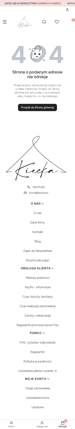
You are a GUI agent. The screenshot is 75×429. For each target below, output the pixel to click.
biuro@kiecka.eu (38, 192)
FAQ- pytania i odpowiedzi (38, 342)
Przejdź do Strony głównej (37, 107)
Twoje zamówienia (37, 388)
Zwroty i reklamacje (37, 315)
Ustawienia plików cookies (36, 371)
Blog (37, 241)
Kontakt (37, 232)
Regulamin (37, 352)
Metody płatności (38, 278)
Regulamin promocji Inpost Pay (38, 325)
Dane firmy (37, 222)
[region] (37, 3)
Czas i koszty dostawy (37, 296)
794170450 (38, 186)
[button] (5, 22)
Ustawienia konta (37, 398)
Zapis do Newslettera (37, 251)
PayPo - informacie (37, 287)
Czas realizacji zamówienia (38, 306)
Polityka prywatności (37, 361)
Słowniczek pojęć (37, 260)
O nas (38, 213)
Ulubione (38, 407)
